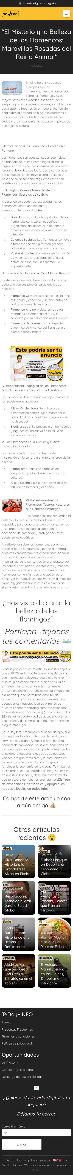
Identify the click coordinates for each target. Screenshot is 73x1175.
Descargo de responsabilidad (22, 1076)
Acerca (7, 1022)
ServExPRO (10, 1165)
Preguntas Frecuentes (17, 1029)
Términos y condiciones (18, 1036)
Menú (66, 13)
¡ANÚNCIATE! (10, 1063)
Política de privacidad (17, 1043)
